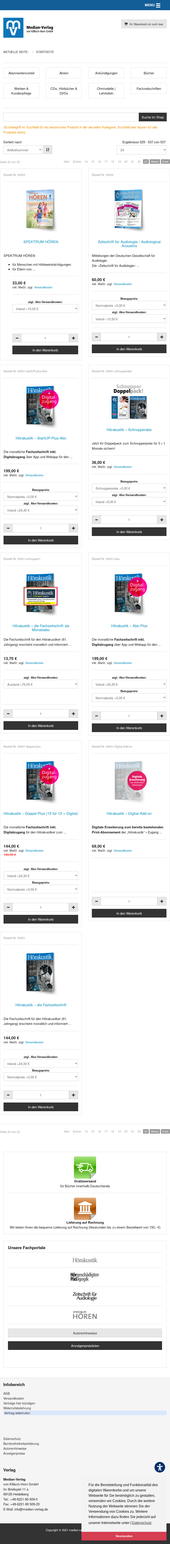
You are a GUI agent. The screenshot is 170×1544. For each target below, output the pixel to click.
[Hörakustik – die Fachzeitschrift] (41, 972)
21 (132, 161)
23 (145, 161)
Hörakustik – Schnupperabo (129, 429)
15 (92, 161)
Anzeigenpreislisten (85, 1345)
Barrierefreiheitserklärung (21, 1443)
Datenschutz (12, 1438)
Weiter (155, 161)
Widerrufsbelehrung (17, 1408)
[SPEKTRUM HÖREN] (41, 209)
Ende (165, 161)
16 (99, 161)
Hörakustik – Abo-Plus (129, 625)
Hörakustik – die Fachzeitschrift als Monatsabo (41, 627)
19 (119, 161)
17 (106, 161)
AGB (6, 1393)
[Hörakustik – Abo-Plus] (129, 593)
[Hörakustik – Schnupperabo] (129, 402)
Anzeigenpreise (14, 1453)
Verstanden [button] (124, 1536)
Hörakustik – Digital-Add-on (129, 813)
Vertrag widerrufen (17, 1413)
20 (126, 161)
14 (86, 161)
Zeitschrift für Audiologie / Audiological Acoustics (129, 243)
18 (112, 161)
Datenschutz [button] (142, 1523)
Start (66, 161)
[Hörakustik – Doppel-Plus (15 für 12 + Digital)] (41, 781)
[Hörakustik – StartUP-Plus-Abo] (41, 406)
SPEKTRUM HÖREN (40, 241)
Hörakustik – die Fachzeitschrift (40, 1004)
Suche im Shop (153, 117)
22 (139, 161)
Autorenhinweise (85, 1333)
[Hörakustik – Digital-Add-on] (129, 781)
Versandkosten (43, 287)
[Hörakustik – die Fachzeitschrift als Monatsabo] (41, 593)
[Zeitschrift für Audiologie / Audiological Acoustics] (129, 209)
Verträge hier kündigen (19, 1403)
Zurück (77, 161)
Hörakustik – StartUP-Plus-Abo (41, 438)
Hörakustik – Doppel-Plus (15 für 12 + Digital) (41, 813)
